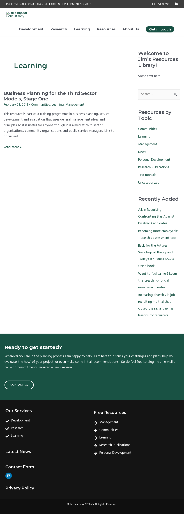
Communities (40, 105)
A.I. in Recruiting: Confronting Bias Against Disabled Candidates (156, 217)
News (142, 152)
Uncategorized (148, 183)
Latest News (18, 451)
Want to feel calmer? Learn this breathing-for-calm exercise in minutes (157, 281)
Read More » (13, 147)
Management (74, 105)
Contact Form (19, 467)
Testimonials (147, 175)
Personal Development (154, 160)
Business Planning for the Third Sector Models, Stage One (50, 96)
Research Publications (153, 167)
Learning (58, 105)
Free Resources (110, 412)
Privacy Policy (19, 488)
